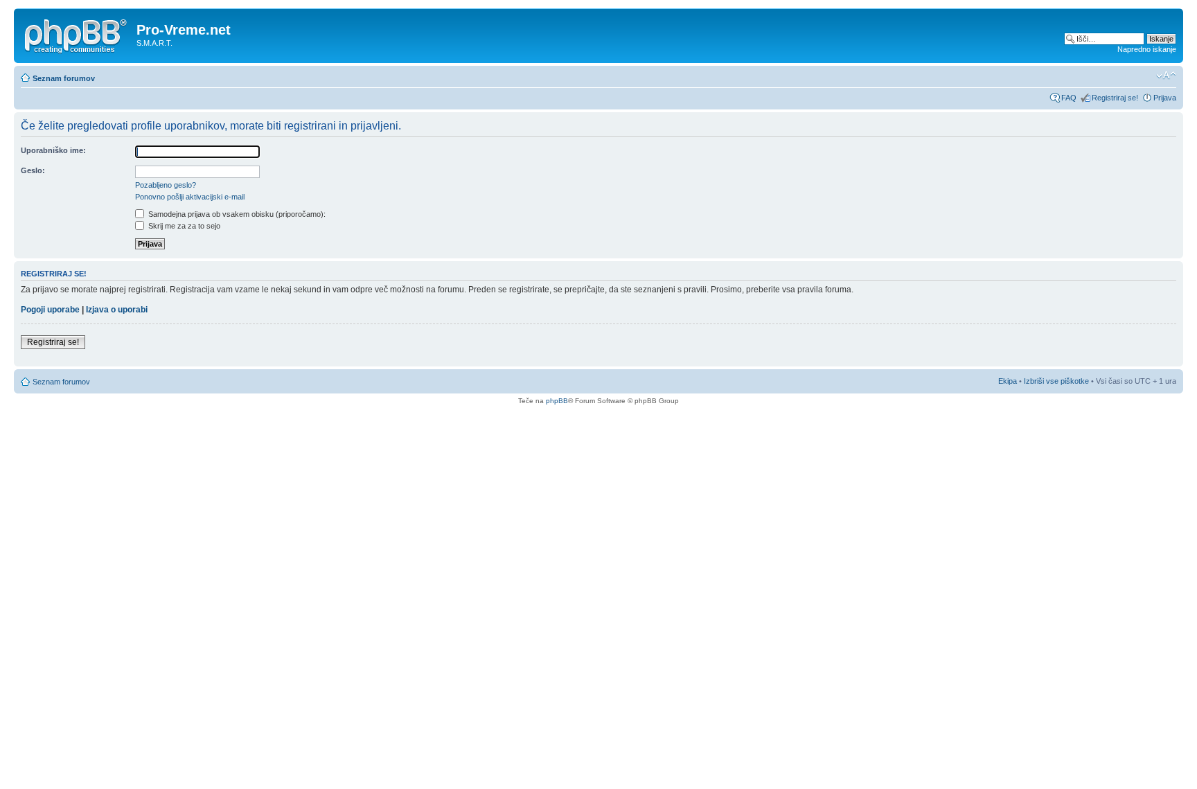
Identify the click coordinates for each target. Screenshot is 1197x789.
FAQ (1068, 98)
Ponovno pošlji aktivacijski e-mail (190, 197)
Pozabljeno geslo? (165, 185)
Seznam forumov (64, 78)
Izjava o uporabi (117, 309)
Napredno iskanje (1146, 49)
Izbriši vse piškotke (1057, 381)
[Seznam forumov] (76, 34)
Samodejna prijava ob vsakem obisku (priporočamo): (236, 214)
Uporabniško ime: (53, 150)
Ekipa (1007, 381)
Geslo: (33, 170)
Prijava (1164, 98)
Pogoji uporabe (50, 309)
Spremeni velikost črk (1166, 75)
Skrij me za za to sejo (183, 226)
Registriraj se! (1115, 98)
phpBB (557, 401)
